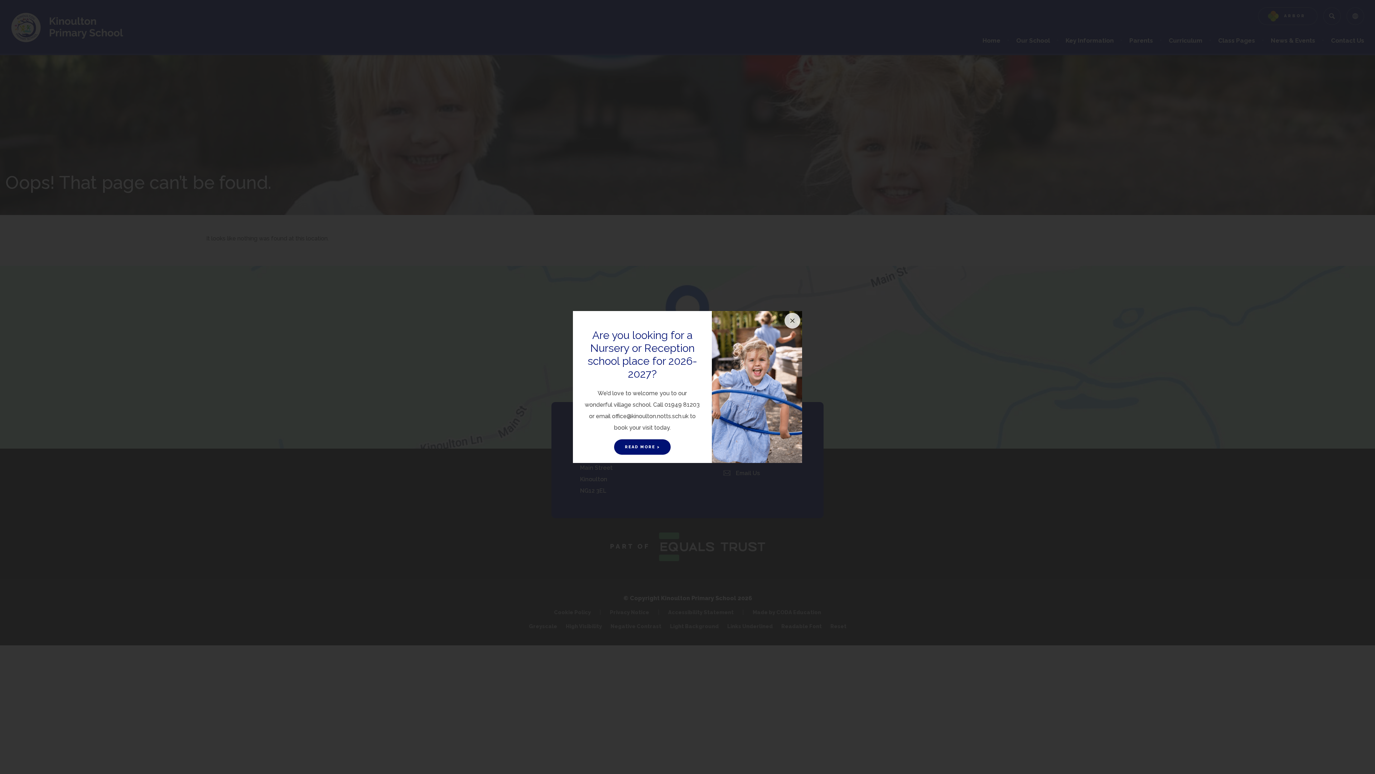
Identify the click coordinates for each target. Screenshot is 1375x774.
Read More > (642, 447)
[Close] (792, 321)
